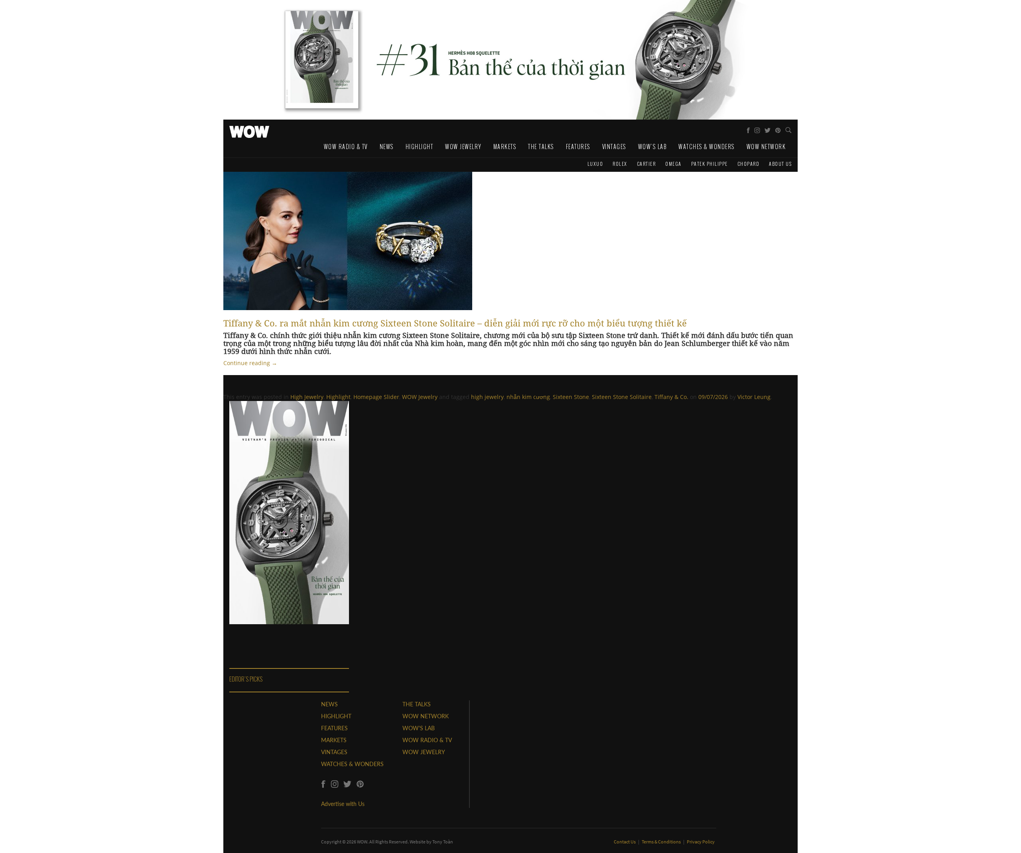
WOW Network (766, 146)
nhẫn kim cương (528, 397)
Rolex (620, 163)
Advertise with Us (343, 803)
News (387, 146)
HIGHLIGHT (336, 716)
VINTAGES (334, 752)
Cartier (646, 163)
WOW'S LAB (418, 728)
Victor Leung (754, 397)
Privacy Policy (700, 842)
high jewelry (487, 397)
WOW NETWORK (425, 716)
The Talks (541, 146)
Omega (673, 163)
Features (578, 146)
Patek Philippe (709, 163)
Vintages (614, 146)
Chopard (748, 163)
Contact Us (625, 842)
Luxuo (595, 163)
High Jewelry (306, 397)
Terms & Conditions (661, 842)
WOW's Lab (652, 146)
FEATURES (334, 728)
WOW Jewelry (463, 146)
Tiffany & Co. (671, 397)
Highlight (420, 146)
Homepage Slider (376, 397)
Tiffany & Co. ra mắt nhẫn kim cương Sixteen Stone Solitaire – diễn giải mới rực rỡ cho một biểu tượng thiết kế (455, 323)
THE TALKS (416, 704)
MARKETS (334, 740)
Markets (504, 146)
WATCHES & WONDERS (352, 764)
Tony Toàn (442, 842)
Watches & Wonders (706, 146)
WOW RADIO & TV (427, 740)
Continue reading (250, 363)
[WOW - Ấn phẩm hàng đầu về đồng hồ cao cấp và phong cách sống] (249, 130)
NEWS (329, 704)
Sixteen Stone (571, 397)
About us (780, 163)
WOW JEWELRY (423, 752)
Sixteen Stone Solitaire (622, 397)
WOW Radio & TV (346, 146)
